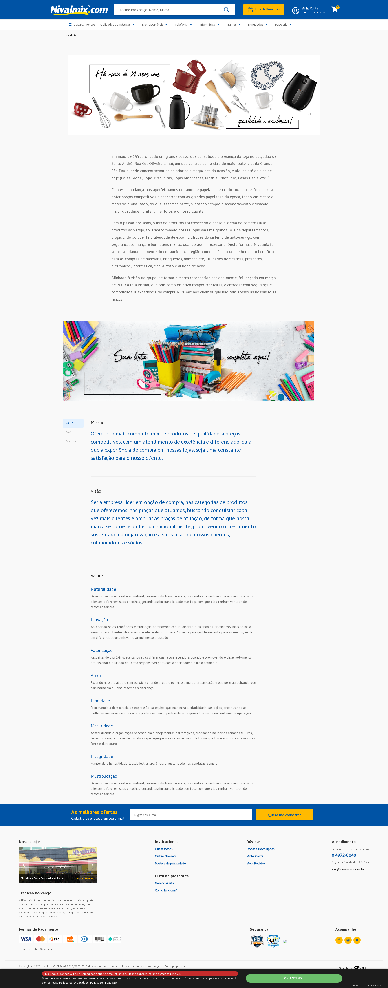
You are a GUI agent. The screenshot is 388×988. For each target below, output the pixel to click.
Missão (70, 423)
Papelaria (281, 24)
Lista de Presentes (267, 9)
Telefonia (181, 24)
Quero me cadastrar (284, 815)
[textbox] (174, 9)
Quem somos (163, 849)
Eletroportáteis (152, 24)
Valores (71, 441)
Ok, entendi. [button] (294, 978)
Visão (70, 432)
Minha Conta (309, 9)
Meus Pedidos (255, 863)
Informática (207, 24)
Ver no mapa (84, 878)
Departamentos (84, 24)
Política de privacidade (170, 863)
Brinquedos (255, 24)
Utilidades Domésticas (115, 24)
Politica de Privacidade (104, 983)
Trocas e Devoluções (260, 849)
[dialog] (194, 978)
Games (231, 24)
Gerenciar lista (164, 883)
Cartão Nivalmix (165, 856)
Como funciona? (166, 890)
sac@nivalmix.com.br (348, 870)
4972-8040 (344, 855)
